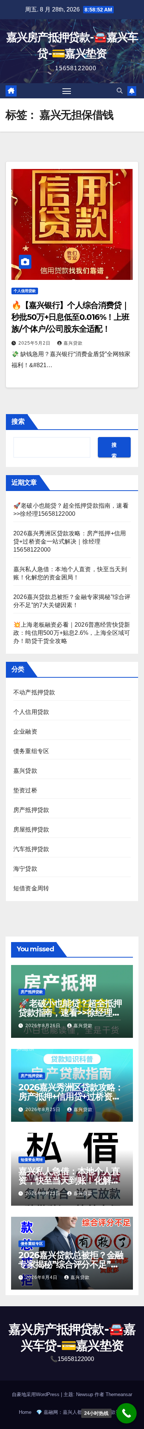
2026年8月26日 (43, 1025)
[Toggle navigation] (67, 91)
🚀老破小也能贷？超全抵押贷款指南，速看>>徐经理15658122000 (70, 1012)
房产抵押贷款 (31, 810)
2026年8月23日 (43, 1193)
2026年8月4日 (42, 1277)
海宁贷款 (25, 869)
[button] (120, 91)
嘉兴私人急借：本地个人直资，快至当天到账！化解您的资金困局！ (69, 1180)
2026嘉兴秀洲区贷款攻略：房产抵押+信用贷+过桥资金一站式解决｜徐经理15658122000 (69, 541)
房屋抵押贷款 (31, 829)
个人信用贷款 (25, 291)
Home (25, 1412)
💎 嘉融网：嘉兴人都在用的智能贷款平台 (80, 1412)
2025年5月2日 (35, 343)
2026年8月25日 (43, 1109)
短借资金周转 (31, 888)
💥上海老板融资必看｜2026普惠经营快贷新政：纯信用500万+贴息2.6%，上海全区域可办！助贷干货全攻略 (71, 633)
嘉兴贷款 (73, 343)
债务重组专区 (31, 751)
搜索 (18, 421)
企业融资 (25, 731)
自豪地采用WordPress (36, 1394)
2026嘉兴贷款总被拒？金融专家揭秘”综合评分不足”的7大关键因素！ (71, 1264)
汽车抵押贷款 (31, 849)
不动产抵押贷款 (34, 692)
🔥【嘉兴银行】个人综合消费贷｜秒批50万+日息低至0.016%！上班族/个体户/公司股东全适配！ (70, 317)
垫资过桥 (25, 790)
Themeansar (119, 1394)
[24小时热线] (126, 1413)
